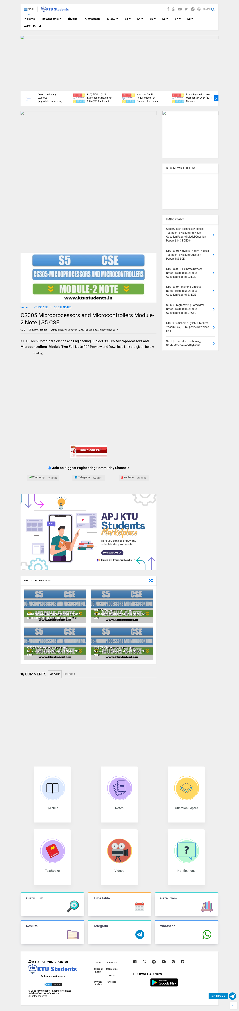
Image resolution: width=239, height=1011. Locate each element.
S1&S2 (111, 18)
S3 (126, 18)
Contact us (112, 969)
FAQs (112, 975)
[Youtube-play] (180, 9)
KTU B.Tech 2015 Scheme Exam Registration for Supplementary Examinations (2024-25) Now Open (104, 94)
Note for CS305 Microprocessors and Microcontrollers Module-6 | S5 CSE (53, 616)
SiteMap (111, 982)
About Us (112, 962)
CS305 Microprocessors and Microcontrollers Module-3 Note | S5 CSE (119, 651)
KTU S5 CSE (41, 307)
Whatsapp (93, 18)
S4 (138, 18)
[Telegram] (193, 9)
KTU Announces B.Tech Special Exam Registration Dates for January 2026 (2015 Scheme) (153, 94)
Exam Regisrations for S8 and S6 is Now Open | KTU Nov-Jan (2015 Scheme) (55, 97)
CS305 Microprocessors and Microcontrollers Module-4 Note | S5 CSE (53, 651)
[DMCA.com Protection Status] (52, 985)
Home (31, 18)
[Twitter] (186, 9)
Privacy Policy (98, 983)
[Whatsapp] (173, 9)
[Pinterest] (199, 9)
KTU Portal (34, 26)
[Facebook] (168, 9)
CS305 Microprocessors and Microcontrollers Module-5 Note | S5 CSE (119, 614)
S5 (151, 18)
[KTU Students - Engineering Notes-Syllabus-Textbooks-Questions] (55, 10)
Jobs (74, 18)
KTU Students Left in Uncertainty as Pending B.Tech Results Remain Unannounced (202, 96)
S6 (163, 18)
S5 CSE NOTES (63, 307)
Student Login (98, 970)
